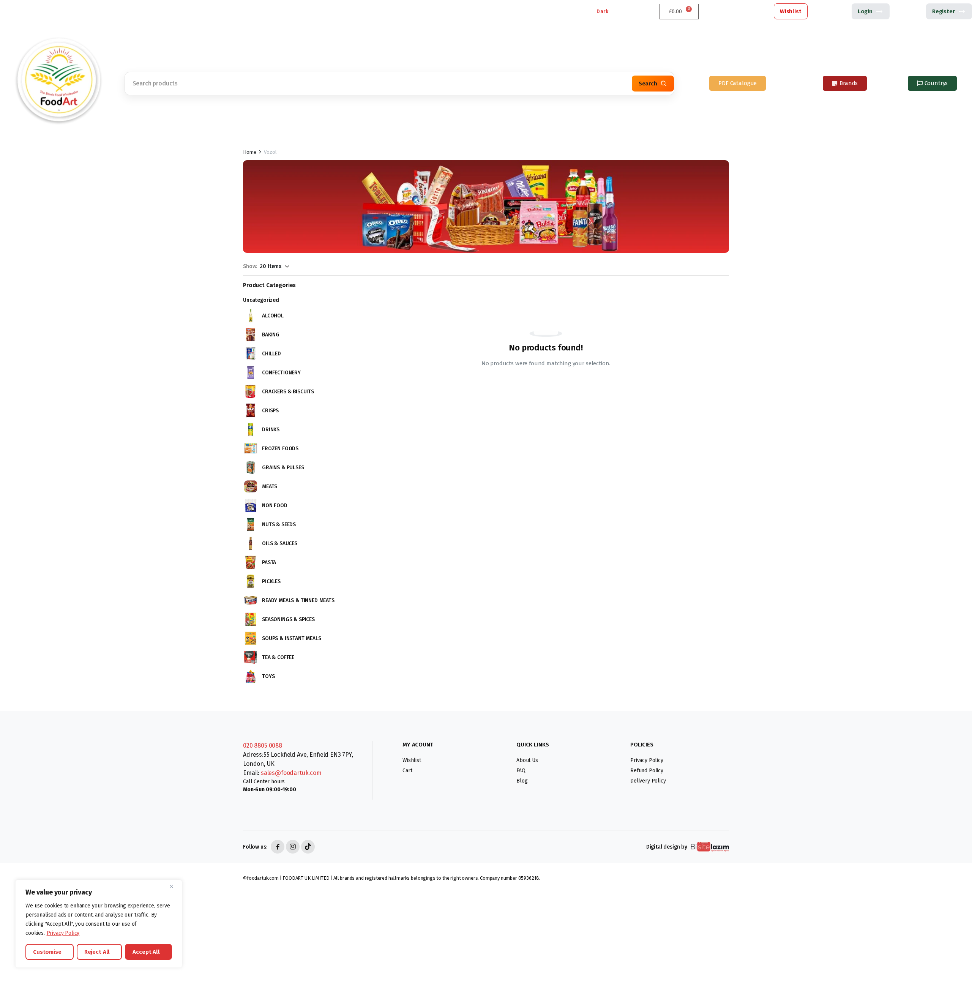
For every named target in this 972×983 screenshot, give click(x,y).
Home (249, 152)
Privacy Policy (63, 933)
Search (648, 83)
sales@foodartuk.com (291, 772)
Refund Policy (646, 770)
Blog (521, 781)
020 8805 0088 (262, 745)
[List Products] (321, 266)
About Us (527, 760)
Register (943, 11)
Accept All (146, 951)
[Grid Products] (308, 266)
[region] (98, 924)
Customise (47, 951)
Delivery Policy (648, 781)
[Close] (174, 886)
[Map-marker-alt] (28, 11)
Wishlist (791, 11)
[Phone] (11, 11)
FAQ (520, 770)
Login (865, 11)
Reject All (97, 951)
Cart (407, 770)
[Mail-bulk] (45, 11)
